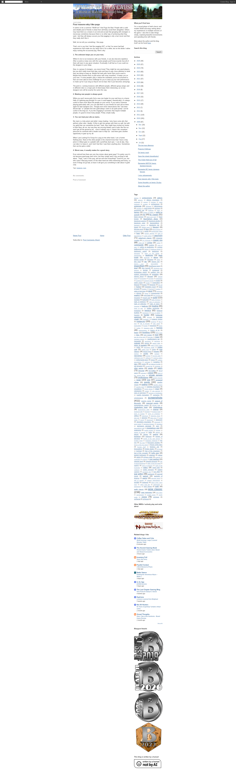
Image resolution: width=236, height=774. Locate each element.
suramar (158, 430)
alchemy (140, 200)
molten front (145, 349)
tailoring (158, 432)
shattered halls (138, 411)
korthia (138, 328)
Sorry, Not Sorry (142, 559)
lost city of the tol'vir (140, 337)
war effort (157, 472)
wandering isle (146, 472)
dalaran (146, 249)
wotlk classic (139, 489)
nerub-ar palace (157, 358)
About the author (144, 186)
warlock (145, 476)
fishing (138, 287)
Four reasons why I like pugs (86, 24)
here (149, 43)
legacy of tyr (155, 330)
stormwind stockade (144, 426)
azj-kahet (139, 208)
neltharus (148, 358)
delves (156, 257)
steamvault (150, 420)
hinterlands (145, 313)
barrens (136, 212)
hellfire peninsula (153, 308)
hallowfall (145, 299)
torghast (139, 451)
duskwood (155, 270)
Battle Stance (142, 572)
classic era (157, 240)
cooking (151, 245)
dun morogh (146, 268)
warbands (151, 474)
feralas (144, 285)
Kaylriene (140, 597)
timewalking (138, 449)
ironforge (153, 321)
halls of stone (155, 304)
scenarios (156, 395)
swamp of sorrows (139, 432)
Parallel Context (143, 565)
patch (160, 368)
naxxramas (138, 356)
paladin (150, 368)
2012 (139, 111)
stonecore (159, 420)
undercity (157, 457)
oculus (143, 364)
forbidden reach (150, 287)
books (147, 231)
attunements (158, 206)
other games (138, 368)
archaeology (155, 204)
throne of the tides (156, 445)
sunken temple (148, 430)
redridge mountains (153, 387)
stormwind (159, 424)
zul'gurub (146, 499)
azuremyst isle (139, 210)
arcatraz (145, 204)
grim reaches (156, 295)
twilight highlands (140, 455)
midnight (137, 343)
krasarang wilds (148, 328)
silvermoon (145, 416)
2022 (139, 75)
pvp (148, 380)
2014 (139, 104)
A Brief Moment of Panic (145, 567)
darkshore (155, 251)
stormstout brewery (149, 424)
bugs (138, 233)
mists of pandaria (140, 345)
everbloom (139, 280)
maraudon (137, 341)
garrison (158, 289)
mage (157, 337)
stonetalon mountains (144, 422)
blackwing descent (139, 225)
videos (145, 467)
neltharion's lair (138, 358)
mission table (156, 343)
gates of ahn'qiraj (140, 291)
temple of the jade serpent (151, 438)
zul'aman (156, 497)
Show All (160, 623)
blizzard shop (138, 229)
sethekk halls (156, 405)
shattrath (147, 411)
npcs (136, 364)
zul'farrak (137, 499)
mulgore (136, 353)
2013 (139, 107)
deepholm (146, 257)
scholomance (138, 398)
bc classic (154, 215)
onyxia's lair (149, 366)
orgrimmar (157, 366)
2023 (139, 72)
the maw (142, 442)
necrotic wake (157, 355)
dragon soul (138, 264)
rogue (157, 389)
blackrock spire (139, 223)
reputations (138, 389)
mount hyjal (147, 351)
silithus (136, 416)
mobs (138, 347)
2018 (139, 90)
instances (79, 168)
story (157, 426)
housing (137, 315)
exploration (156, 282)
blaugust (156, 227)
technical (137, 436)
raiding (144, 385)
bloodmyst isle (138, 231)
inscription (146, 319)
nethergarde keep (142, 360)
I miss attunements (145, 175)
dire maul (137, 261)
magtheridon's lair (153, 339)
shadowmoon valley (144, 409)
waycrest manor (155, 478)
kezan (160, 325)
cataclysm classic (145, 238)
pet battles (152, 370)
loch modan (148, 335)
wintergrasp (156, 484)
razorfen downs (157, 384)
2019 (139, 86)
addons (159, 198)
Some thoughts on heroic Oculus (149, 182)
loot (156, 335)
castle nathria (147, 236)
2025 (139, 64)
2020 (139, 82)
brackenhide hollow (156, 231)
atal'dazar (148, 206)
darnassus (137, 253)
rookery (147, 391)
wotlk (157, 486)
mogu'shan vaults (149, 347)
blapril (136, 227)
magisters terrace (139, 339)
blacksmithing (154, 223)
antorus (145, 202)
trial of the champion (152, 451)
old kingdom (138, 366)
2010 (139, 118)
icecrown (149, 317)
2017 (139, 93)
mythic (145, 354)
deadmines (149, 255)
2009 (139, 122)
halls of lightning (140, 302)
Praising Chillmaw (144, 149)
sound (142, 420)
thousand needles (154, 442)
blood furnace (156, 229)
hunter (146, 315)
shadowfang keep (141, 407)
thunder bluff (141, 447)
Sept (140, 135)
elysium (150, 276)
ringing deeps (149, 389)
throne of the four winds (141, 445)
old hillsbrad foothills (154, 364)
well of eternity (139, 480)
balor (158, 210)
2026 (139, 61)
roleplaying (138, 391)
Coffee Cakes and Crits (145, 538)
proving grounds (157, 377)
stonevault (157, 422)
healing (155, 306)
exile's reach (138, 282)
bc (144, 215)
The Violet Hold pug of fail (147, 160)
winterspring (137, 486)
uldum (138, 457)
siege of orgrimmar (154, 413)
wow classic (155, 489)
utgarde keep (138, 461)
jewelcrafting (137, 325)
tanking (155, 434)
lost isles (150, 337)
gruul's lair (146, 298)
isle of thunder (145, 323)
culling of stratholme (147, 247)
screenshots (155, 397)
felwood (136, 285)
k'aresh (145, 325)
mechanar (157, 341)
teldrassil (149, 436)
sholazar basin (156, 411)
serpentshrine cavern (141, 405)
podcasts (143, 373)
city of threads (146, 240)
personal (141, 371)
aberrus (136, 198)
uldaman (152, 455)
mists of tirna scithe (156, 345)
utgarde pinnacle (151, 461)
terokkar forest (138, 440)
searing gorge (146, 401)
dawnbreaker (137, 255)
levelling (146, 332)
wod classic (148, 486)
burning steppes (149, 233)
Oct (140, 132)
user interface (154, 459)
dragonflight (139, 266)
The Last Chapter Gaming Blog (148, 590)
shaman (156, 409)
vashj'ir (136, 465)
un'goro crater (148, 457)
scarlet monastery (143, 395)
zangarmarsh (140, 494)
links (138, 335)
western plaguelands (153, 480)
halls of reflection (140, 304)
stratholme (137, 430)
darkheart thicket (155, 249)
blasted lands (146, 227)
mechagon (148, 341)
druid (136, 268)
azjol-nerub (148, 208)
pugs (84, 168)
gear (150, 291)
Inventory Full (142, 557)
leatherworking (143, 330)
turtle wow (155, 453)
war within (138, 474)
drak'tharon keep (154, 266)
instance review (157, 319)
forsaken (144, 289)
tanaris (145, 434)
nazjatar (148, 355)
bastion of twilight (148, 212)
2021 (139, 79)
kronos (159, 328)
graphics (137, 295)
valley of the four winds (153, 463)
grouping (137, 298)
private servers (155, 375)
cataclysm (158, 236)
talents (136, 434)
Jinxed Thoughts (143, 614)
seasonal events (152, 403)
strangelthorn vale (139, 428)
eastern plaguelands (141, 274)
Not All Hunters (142, 605)
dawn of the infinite (152, 253)
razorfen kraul (140, 387)
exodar (148, 282)
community (139, 245)
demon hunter (139, 259)
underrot (144, 459)
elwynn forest (139, 276)
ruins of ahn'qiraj (140, 393)
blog (147, 229)
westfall (136, 482)
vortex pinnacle (148, 469)
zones (144, 497)
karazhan (153, 325)
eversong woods (148, 280)
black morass (138, 217)
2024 (139, 68)
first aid (160, 285)
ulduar (160, 455)
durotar (145, 270)
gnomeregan (155, 293)
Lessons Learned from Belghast (147, 599)
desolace (150, 259)
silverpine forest (155, 416)
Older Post (127, 236)
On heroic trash (143, 152)
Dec (140, 125)
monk (154, 349)
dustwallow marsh (140, 272)
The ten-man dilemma (146, 145)
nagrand (157, 353)
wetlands (145, 482)
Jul (140, 143)
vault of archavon (147, 465)
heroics (148, 310)
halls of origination (154, 302)
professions (143, 378)
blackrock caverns (140, 221)
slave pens (153, 418)
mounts (156, 351)
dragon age (156, 261)
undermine (137, 459)
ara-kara (153, 202)
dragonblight (154, 264)
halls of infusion (155, 299)
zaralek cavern (151, 494)
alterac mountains (153, 200)
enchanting (143, 278)
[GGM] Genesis (142, 584)
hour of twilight (155, 313)
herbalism (137, 310)
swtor (150, 432)
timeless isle (154, 447)
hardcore (145, 306)
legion (136, 333)
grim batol (147, 295)
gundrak (137, 299)
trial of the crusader (141, 453)
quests (147, 382)
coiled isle (141, 243)
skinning (144, 418)
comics (158, 243)
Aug (140, 139)
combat (149, 243)
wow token (159, 492)
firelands (152, 285)
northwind (147, 362)
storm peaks (137, 424)
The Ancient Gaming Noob (147, 548)
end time (150, 278)
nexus (153, 360)
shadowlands (157, 407)
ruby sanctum (156, 391)
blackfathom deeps (150, 219)
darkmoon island (140, 251)
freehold (151, 289)
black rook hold (151, 217)
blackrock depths (154, 221)
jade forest (156, 323)
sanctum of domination (155, 393)
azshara (157, 208)
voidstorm (137, 469)
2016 (139, 97)
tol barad (159, 449)
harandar (136, 306)
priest (150, 373)
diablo (158, 259)
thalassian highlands (151, 440)
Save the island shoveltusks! (148, 156)
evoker (158, 280)
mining (147, 343)
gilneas (138, 293)
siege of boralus (139, 413)
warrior (144, 478)
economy (155, 274)
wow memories (146, 492)
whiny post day (145, 484)
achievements (147, 198)
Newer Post (77, 236)
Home (102, 236)
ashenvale (137, 206)
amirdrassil (137, 202)
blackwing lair (154, 225)
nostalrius (156, 362)
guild (155, 298)
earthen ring (155, 272)
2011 (139, 115)
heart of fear (138, 308)
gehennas (159, 291)
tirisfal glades (149, 449)
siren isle (136, 418)
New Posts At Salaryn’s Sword (147, 592)
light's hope (159, 332)
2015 (139, 100)
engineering (159, 278)
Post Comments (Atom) (91, 240)
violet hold (156, 467)
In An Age (140, 582)
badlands (151, 210)
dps (145, 262)
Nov (140, 128)
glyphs (146, 293)
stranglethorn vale (153, 428)
